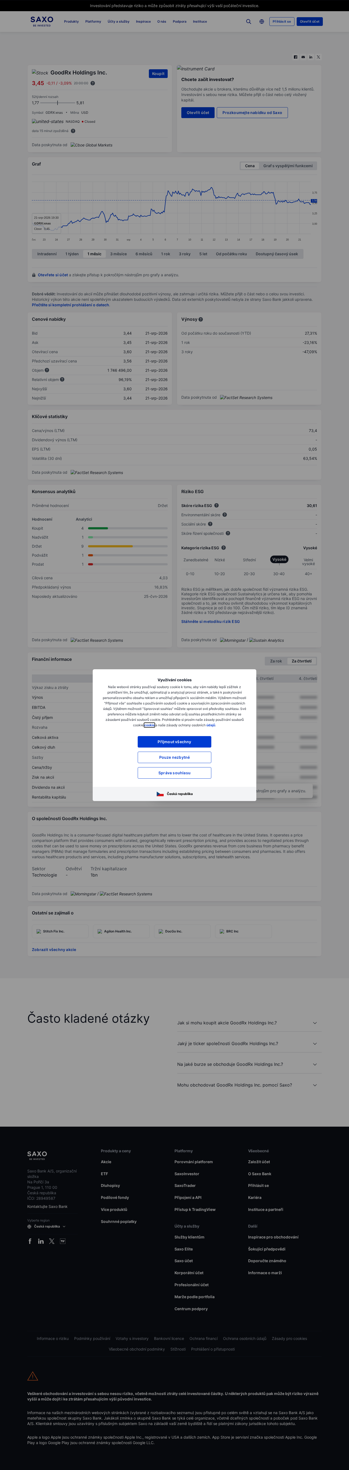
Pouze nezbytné (174, 757)
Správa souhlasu (174, 772)
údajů (210, 725)
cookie (149, 725)
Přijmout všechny (174, 741)
